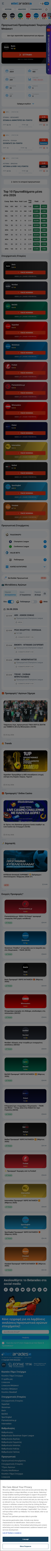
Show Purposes (25, 1546)
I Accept (25, 1539)
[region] (25, 1515)
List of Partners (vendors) (12, 1533)
